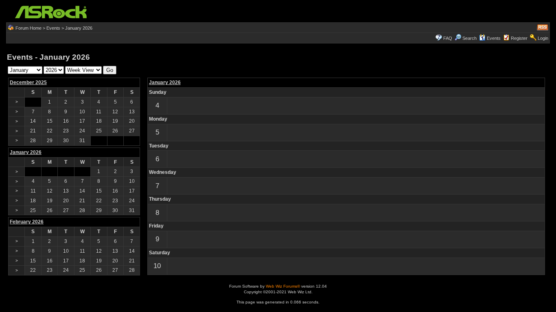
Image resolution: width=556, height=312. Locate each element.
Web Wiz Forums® (283, 286)
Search (469, 38)
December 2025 (28, 82)
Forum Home (28, 28)
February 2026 (27, 222)
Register (519, 38)
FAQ (447, 38)
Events (53, 28)
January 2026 (165, 82)
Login (543, 38)
